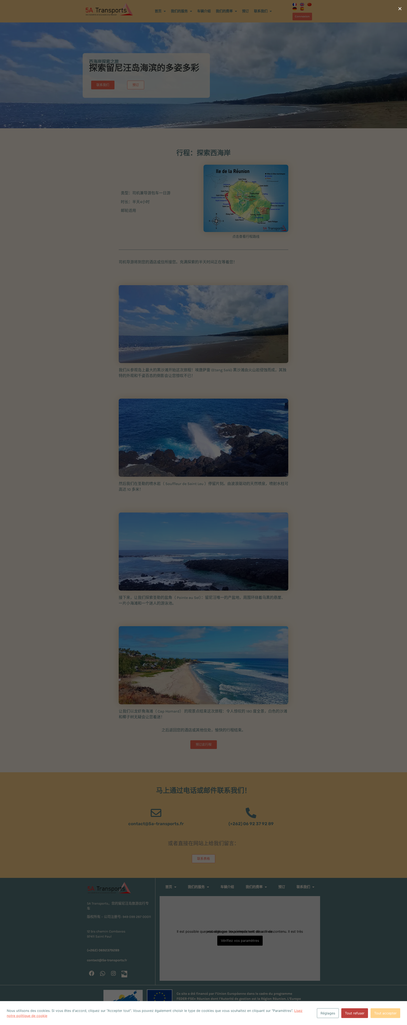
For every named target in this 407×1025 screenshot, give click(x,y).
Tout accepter (385, 1013)
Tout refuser (354, 1013)
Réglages (328, 1013)
